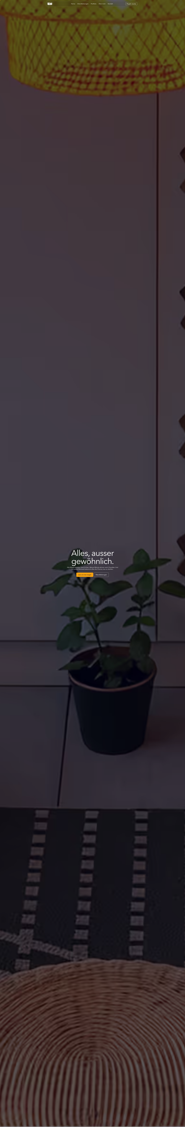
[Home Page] (49, 4)
